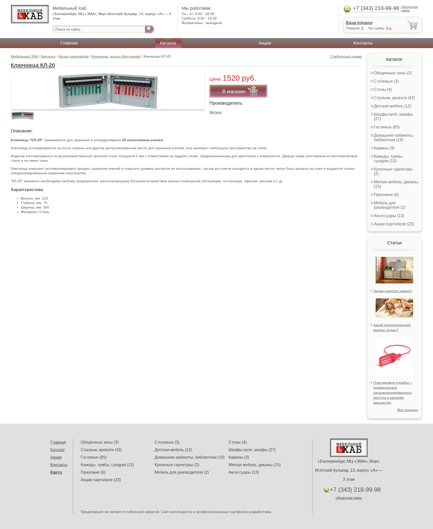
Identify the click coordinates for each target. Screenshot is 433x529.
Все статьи (407, 410)
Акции (265, 43)
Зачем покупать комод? (392, 291)
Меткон (215, 112)
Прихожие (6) (386, 195)
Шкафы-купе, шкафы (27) (252, 450)
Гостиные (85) (387, 127)
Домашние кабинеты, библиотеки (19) (393, 137)
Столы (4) (383, 89)
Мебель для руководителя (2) (389, 205)
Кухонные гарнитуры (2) (177, 465)
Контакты (363, 43)
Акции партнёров (73, 56)
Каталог (168, 43)
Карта (56, 472)
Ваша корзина (359, 23)
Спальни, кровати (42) (394, 98)
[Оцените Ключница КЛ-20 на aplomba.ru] (107, 91)
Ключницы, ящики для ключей (116, 56)
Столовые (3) (386, 81)
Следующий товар (346, 56)
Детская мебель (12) (392, 106)
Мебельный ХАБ (24, 56)
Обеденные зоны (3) (393, 73)
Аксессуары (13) (389, 216)
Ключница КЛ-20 (33, 65)
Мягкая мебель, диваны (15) (255, 465)
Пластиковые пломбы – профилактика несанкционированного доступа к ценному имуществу (392, 393)
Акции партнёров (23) (394, 224)
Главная (69, 43)
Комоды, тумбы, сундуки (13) (388, 158)
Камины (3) (384, 148)
